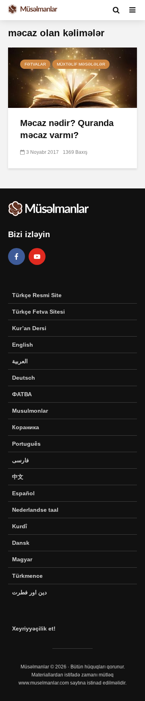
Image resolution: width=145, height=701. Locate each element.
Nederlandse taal (35, 510)
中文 (17, 477)
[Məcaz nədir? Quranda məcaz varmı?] (72, 77)
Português (26, 443)
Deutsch (23, 377)
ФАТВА (22, 394)
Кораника (25, 427)
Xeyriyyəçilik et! (34, 628)
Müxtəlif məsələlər (81, 64)
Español (23, 493)
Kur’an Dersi (29, 328)
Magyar (22, 559)
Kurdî (19, 526)
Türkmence (27, 576)
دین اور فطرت (29, 592)
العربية (20, 361)
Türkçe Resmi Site (37, 295)
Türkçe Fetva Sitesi (38, 311)
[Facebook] (16, 256)
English (22, 344)
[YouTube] (37, 256)
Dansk (20, 543)
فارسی (20, 460)
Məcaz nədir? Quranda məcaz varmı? (67, 129)
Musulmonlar (30, 410)
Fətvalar (35, 64)
